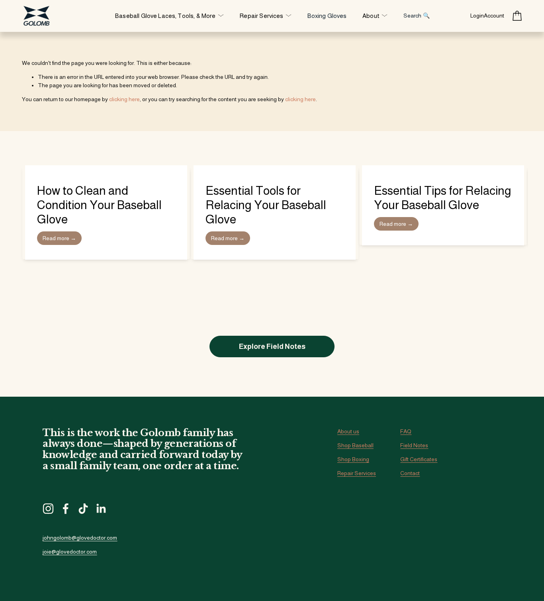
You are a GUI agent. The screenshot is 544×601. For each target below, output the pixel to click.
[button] (508, 156)
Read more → (59, 238)
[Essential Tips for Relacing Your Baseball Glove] (443, 168)
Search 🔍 (416, 15)
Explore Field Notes (272, 346)
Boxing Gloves (327, 15)
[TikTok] (83, 508)
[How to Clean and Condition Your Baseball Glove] (106, 168)
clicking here (124, 99)
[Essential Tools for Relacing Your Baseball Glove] (275, 168)
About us (348, 431)
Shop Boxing (353, 459)
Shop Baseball (355, 445)
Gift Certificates (418, 459)
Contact (410, 473)
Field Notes (414, 445)
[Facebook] (65, 508)
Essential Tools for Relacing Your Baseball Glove (265, 205)
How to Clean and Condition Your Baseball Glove (99, 205)
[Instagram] (48, 508)
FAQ (405, 431)
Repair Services (356, 473)
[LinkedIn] (100, 508)
